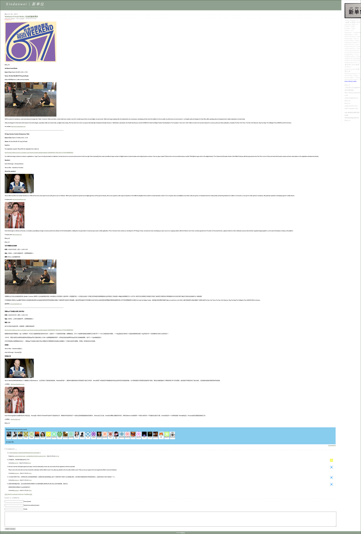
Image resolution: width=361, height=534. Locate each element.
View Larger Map (350, 81)
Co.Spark (21, 18)
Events (13, 18)
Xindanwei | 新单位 (25, 4)
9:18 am (29, 473)
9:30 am (29, 490)
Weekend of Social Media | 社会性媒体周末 (21, 17)
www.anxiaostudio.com (16, 304)
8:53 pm (29, 463)
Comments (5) (332, 445)
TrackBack (28, 494)
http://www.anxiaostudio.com (18, 126)
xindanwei (16, 473)
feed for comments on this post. (14, 494)
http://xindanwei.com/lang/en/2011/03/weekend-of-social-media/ (24, 452)
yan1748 (16, 463)
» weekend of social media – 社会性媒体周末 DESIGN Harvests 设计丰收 (30, 456)
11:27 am (57, 456)
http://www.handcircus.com (19, 199)
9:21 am (29, 480)
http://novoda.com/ (17, 234)
